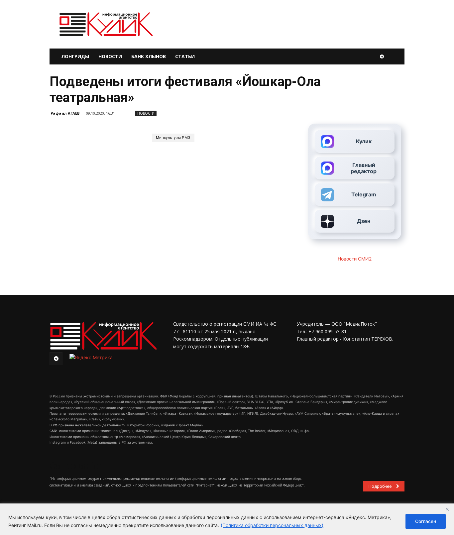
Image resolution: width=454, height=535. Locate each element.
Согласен (425, 521)
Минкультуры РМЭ (173, 138)
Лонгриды (75, 56)
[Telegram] (382, 56)
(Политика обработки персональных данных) (272, 525)
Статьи (185, 56)
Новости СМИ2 (355, 259)
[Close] (447, 509)
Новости (110, 56)
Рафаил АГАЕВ (65, 113)
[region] (227, 519)
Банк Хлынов (148, 56)
